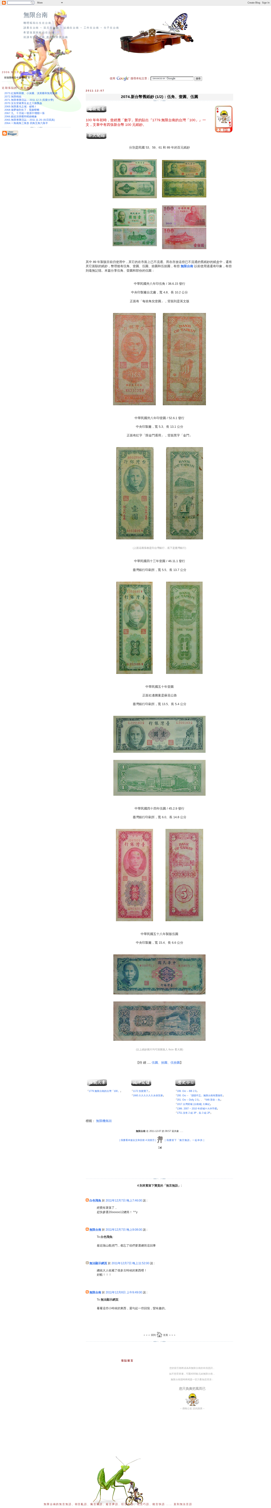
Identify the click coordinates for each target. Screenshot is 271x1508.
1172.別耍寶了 (140, 1091)
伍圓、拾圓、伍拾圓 (166, 1062)
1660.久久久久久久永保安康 (148, 1095)
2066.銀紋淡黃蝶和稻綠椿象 (20, 116)
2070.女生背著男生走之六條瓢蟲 (23, 103)
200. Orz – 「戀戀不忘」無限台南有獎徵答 (200, 1095)
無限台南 (35, 15)
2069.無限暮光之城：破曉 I (20, 106)
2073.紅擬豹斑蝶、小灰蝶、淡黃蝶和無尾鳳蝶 (31, 93)
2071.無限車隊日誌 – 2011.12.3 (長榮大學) (29, 99)
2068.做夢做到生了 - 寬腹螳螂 (21, 109)
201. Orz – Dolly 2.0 (187, 1099)
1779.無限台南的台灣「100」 (175, 120)
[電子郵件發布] (160, 1147)
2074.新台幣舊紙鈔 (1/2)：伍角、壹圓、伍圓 (159, 96)
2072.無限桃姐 (12, 96)
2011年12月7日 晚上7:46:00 (124, 1200)
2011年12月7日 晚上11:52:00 (130, 1263)
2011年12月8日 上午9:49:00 (124, 1292)
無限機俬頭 (104, 1121)
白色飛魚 (95, 1200)
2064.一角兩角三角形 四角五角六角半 (26, 123)
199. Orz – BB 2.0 (186, 1091)
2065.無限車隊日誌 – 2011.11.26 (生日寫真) (29, 119)
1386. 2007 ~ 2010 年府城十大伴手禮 (197, 1108)
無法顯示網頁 (98, 1263)
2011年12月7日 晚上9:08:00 (124, 1229)
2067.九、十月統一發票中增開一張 (24, 113)
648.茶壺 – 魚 (213, 1099)
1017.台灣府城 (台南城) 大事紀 (193, 1104)
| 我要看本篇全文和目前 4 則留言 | (137, 1140)
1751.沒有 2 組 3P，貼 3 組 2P (193, 1112)
